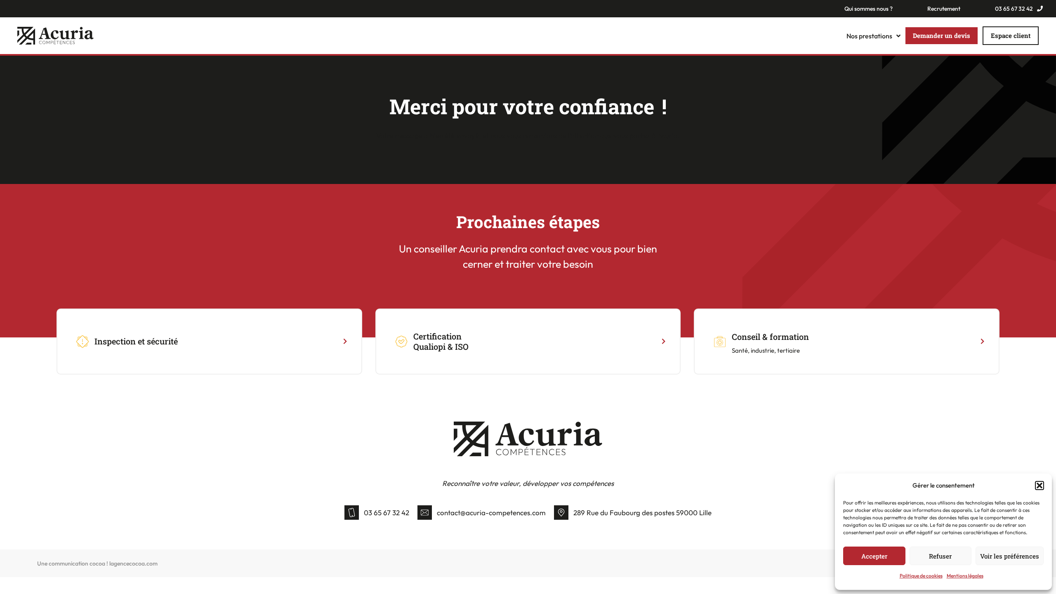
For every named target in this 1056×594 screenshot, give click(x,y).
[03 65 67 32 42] (351, 512)
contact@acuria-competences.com (491, 512)
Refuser (940, 556)
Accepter (874, 556)
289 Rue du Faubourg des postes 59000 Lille (642, 512)
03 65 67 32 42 (386, 512)
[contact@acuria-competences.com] (424, 512)
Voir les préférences (1009, 556)
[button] (1039, 485)
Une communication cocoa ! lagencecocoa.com (97, 563)
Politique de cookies (921, 576)
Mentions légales (965, 576)
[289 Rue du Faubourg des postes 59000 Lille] (561, 512)
